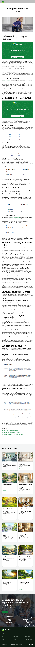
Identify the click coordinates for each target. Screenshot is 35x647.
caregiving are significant (15, 217)
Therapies (14, 639)
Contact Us (5, 611)
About (2, 636)
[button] (32, 2)
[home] (6, 1)
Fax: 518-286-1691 (27, 636)
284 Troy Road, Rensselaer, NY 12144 (28, 640)
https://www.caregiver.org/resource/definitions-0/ (10, 430)
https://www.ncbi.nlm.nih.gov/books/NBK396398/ (11, 432)
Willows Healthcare (19, 644)
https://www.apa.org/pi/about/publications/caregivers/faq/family (13, 434)
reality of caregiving (6, 80)
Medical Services (15, 636)
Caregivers (4, 356)
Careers (3, 639)
